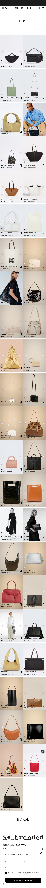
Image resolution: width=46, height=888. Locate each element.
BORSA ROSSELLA (30, 199)
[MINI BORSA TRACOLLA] (11, 389)
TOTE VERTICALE (30, 233)
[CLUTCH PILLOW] (34, 727)
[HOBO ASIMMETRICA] (11, 524)
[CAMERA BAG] (34, 389)
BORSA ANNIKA (6, 773)
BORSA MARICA (6, 199)
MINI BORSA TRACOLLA (9, 401)
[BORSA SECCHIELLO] (11, 153)
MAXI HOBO (28, 469)
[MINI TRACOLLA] (34, 693)
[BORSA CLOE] (11, 355)
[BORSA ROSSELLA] (34, 186)
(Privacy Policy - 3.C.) (27, 873)
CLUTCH (4, 334)
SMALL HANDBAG (7, 64)
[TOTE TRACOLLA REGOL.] (34, 490)
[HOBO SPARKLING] (34, 288)
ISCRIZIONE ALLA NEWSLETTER (23, 880)
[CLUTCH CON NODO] (34, 592)
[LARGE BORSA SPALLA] (34, 51)
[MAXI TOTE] (34, 524)
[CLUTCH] (11, 321)
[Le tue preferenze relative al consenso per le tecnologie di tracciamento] (4, 884)
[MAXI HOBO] (34, 457)
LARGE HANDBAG (30, 672)
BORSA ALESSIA (29, 165)
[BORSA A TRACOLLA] (34, 85)
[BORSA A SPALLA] (11, 794)
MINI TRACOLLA (29, 705)
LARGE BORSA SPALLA (31, 64)
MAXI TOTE (28, 537)
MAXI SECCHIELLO (7, 705)
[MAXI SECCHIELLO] (11, 693)
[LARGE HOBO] (11, 659)
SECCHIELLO (28, 435)
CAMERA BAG (28, 401)
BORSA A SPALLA (7, 807)
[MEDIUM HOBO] (11, 220)
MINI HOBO (5, 739)
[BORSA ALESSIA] (34, 153)
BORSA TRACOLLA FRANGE (10, 638)
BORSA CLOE (5, 368)
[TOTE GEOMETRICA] (11, 288)
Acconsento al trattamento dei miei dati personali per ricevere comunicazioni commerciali (23, 873)
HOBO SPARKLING (30, 300)
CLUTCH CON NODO (31, 604)
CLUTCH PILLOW (30, 739)
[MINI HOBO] (11, 727)
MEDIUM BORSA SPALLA (32, 131)
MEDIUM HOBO (6, 233)
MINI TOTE (5, 503)
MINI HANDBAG (6, 469)
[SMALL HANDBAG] (11, 51)
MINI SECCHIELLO (30, 334)
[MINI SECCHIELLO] (34, 321)
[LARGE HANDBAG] (34, 659)
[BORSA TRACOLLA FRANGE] (11, 625)
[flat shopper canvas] (11, 254)
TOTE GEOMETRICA (8, 300)
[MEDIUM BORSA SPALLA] (34, 119)
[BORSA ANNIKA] (11, 760)
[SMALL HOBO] (11, 119)
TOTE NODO (5, 604)
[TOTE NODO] (11, 592)
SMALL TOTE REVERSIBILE (10, 98)
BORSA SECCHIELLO (8, 165)
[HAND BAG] (34, 254)
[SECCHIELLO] (34, 423)
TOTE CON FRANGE (31, 638)
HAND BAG (28, 266)
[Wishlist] (40, 8)
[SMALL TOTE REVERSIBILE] (11, 85)
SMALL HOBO (6, 131)
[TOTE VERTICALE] (34, 220)
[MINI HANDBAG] (11, 457)
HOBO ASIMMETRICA (8, 537)
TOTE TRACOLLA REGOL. (32, 503)
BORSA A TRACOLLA (31, 98)
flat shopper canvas (9, 266)
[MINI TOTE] (11, 490)
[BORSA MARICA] (11, 186)
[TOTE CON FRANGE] (34, 625)
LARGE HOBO (6, 672)
